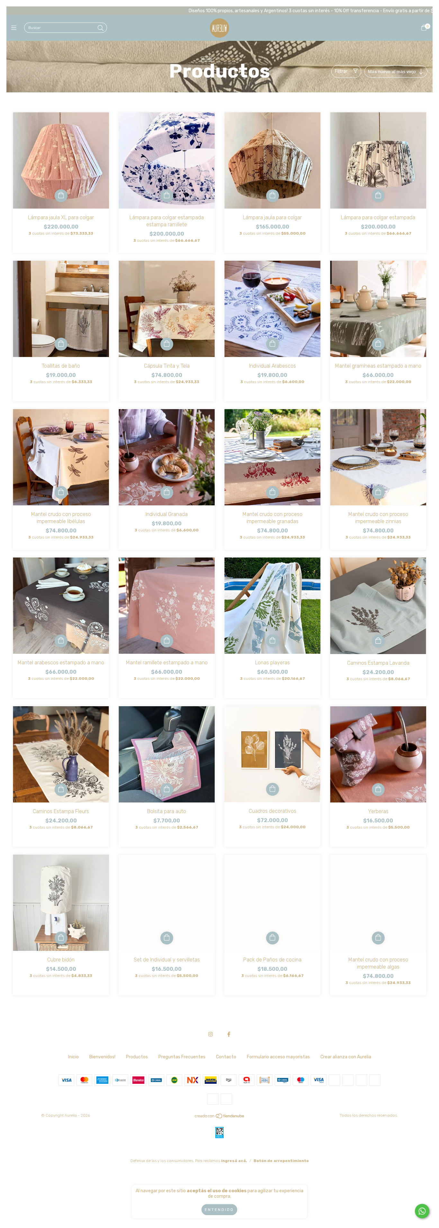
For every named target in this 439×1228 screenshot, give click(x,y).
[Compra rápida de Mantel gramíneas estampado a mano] (378, 344)
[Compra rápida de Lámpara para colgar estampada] (378, 195)
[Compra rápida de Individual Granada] (166, 492)
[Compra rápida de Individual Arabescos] (272, 344)
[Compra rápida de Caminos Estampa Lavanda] (378, 641)
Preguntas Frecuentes (181, 1057)
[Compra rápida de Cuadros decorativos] (272, 789)
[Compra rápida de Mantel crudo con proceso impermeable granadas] (272, 492)
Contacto (226, 1057)
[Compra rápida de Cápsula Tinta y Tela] (166, 344)
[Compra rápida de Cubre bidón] (61, 938)
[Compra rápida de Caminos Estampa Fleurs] (61, 789)
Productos (137, 1057)
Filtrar (341, 71)
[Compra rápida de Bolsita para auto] (166, 789)
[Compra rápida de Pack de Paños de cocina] (272, 938)
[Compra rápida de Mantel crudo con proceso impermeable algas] (378, 938)
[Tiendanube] (220, 1117)
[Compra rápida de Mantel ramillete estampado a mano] (166, 640)
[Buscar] (100, 28)
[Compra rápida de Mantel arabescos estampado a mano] (61, 640)
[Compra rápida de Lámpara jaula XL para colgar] (61, 195)
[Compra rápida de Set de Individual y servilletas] (166, 938)
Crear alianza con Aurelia (345, 1057)
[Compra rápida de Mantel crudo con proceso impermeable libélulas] (61, 492)
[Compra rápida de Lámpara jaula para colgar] (272, 195)
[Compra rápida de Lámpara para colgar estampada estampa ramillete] (166, 195)
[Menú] (15, 28)
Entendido (219, 1209)
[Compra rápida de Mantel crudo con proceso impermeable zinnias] (378, 492)
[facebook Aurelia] (228, 1034)
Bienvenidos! (102, 1057)
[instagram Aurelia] (210, 1034)
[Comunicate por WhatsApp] (422, 1211)
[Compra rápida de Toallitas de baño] (61, 344)
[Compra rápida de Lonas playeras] (272, 640)
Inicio (206, 59)
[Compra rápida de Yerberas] (378, 789)
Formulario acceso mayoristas (278, 1057)
